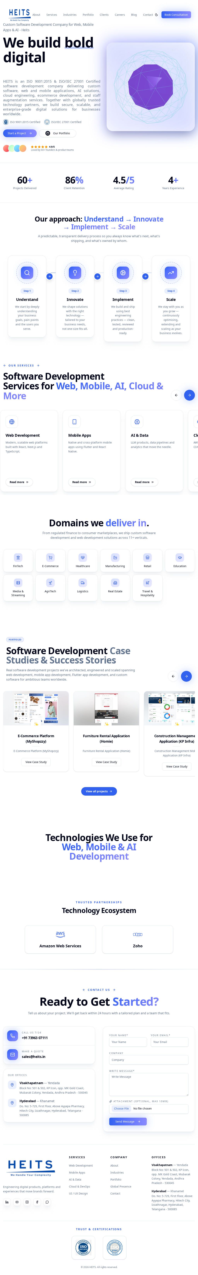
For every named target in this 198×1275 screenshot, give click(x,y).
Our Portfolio (61, 133)
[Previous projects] (173, 676)
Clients (104, 14)
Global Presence (120, 1186)
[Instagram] (27, 1202)
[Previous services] (176, 395)
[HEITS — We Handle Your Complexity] (19, 14)
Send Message (124, 1121)
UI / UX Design (78, 1193)
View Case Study (36, 762)
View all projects (97, 791)
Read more (17, 482)
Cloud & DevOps (79, 1186)
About (36, 14)
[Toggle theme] (156, 14)
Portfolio (88, 14)
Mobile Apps (77, 1172)
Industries (70, 14)
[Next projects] (186, 676)
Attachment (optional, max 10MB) (141, 1101)
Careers (120, 14)
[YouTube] (17, 1202)
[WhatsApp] (47, 1202)
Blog (134, 14)
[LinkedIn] (7, 1202)
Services (51, 14)
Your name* (118, 1035)
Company (116, 1053)
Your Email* (161, 1035)
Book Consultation (176, 14)
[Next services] (189, 395)
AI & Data (75, 1179)
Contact (148, 14)
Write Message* (122, 1071)
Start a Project (17, 133)
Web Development (81, 1165)
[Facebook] (37, 1202)
